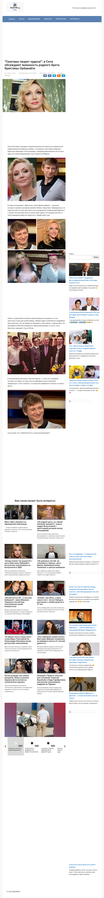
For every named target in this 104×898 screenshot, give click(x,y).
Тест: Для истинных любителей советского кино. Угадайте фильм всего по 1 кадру (82, 348)
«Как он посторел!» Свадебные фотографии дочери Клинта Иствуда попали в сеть (83, 280)
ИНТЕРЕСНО (74, 19)
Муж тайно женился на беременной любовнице (16, 523)
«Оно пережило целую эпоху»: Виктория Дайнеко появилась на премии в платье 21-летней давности (51, 640)
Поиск (71, 254)
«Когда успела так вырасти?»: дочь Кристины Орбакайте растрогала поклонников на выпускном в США (18, 564)
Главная (12, 19)
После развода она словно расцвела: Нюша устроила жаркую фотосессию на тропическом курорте (17, 678)
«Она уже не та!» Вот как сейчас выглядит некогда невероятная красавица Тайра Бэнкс (81, 659)
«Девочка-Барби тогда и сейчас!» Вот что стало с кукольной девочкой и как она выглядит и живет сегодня (84, 382)
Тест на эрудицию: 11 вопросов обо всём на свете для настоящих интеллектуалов (82, 556)
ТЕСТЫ (21, 19)
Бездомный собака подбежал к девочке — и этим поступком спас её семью (83, 695)
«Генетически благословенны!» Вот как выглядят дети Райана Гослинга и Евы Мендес (84, 314)
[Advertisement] (52, 39)
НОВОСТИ (48, 19)
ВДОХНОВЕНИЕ (34, 19)
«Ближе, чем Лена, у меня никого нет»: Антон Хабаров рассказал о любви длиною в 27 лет (50, 601)
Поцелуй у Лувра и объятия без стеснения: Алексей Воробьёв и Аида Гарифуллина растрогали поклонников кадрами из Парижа (51, 679)
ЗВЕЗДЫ (7, 75)
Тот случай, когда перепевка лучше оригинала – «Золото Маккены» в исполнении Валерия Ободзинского (82, 627)
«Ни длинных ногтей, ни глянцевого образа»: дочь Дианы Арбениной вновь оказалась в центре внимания (51, 564)
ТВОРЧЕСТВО (61, 19)
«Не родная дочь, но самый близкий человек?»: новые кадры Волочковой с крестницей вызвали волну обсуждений (50, 526)
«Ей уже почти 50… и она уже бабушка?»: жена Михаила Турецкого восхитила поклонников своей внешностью (18, 602)
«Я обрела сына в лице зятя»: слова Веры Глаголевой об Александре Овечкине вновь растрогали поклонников (18, 640)
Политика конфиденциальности (84, 8)
